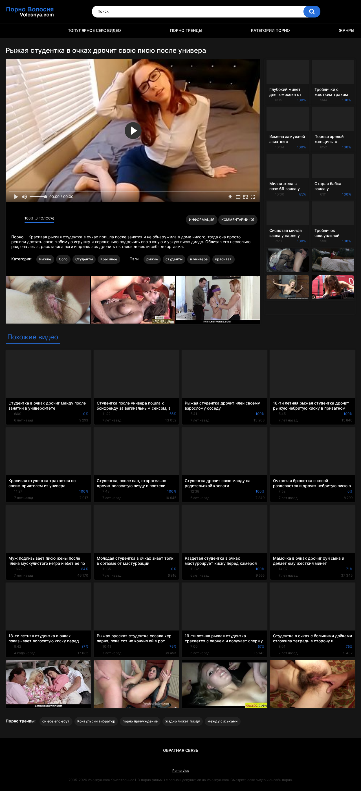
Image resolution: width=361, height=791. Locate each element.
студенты (174, 259)
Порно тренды (186, 30)
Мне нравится (11, 220)
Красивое (108, 259)
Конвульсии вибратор (96, 721)
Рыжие (45, 259)
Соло (63, 259)
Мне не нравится (19, 220)
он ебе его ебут (56, 721)
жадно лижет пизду (182, 721)
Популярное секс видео (94, 30)
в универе (199, 259)
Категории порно (270, 30)
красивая (223, 259)
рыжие (152, 259)
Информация (201, 219)
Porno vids (180, 770)
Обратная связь (180, 750)
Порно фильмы (13, 30)
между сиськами (222, 721)
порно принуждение (140, 721)
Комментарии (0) (237, 219)
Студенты (84, 259)
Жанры (346, 30)
